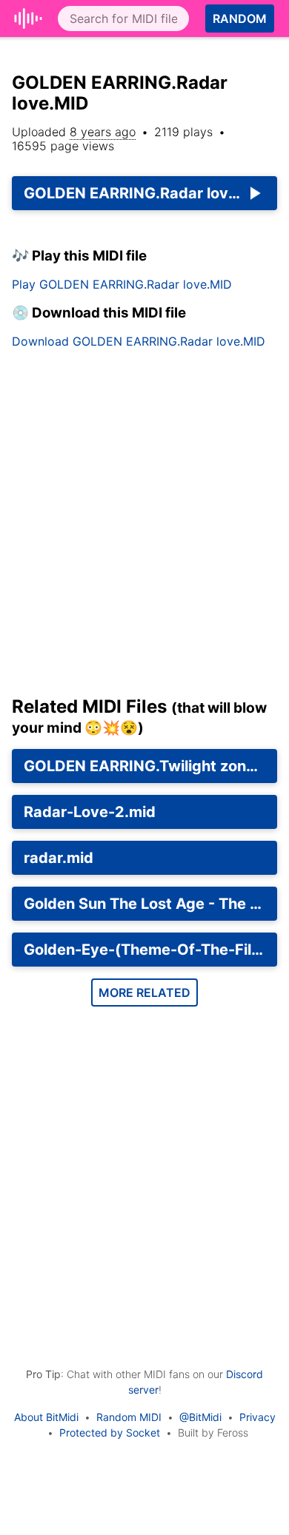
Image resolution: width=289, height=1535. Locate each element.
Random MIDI (129, 1417)
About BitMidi (46, 1417)
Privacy (257, 1417)
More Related (144, 992)
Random (240, 18)
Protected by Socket (109, 1432)
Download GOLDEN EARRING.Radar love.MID (138, 341)
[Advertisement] (144, 528)
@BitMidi (200, 1417)
